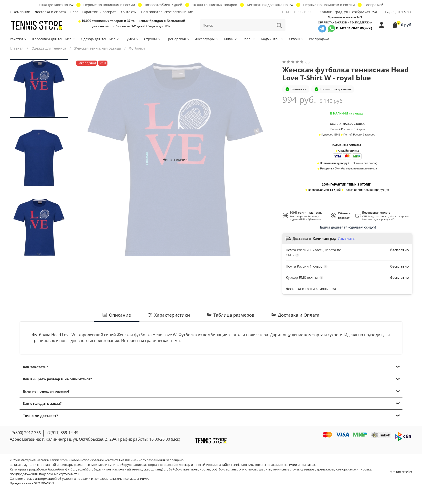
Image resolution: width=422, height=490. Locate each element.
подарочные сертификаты (59, 474)
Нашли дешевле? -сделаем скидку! (347, 227)
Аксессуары (205, 39)
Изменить (346, 238)
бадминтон (102, 469)
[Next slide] (39, 254)
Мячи (228, 39)
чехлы (252, 469)
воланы (231, 469)
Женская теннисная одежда (97, 48)
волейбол (85, 469)
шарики (265, 469)
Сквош (294, 39)
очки (242, 469)
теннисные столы (286, 469)
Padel (247, 39)
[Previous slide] (83, 159)
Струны (150, 39)
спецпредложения (24, 474)
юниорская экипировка (353, 469)
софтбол (218, 469)
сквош (148, 469)
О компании (20, 12)
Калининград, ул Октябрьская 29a (348, 12)
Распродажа (319, 39)
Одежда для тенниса (98, 39)
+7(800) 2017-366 (398, 12)
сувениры (307, 469)
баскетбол (56, 469)
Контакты (128, 12)
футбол (70, 469)
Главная (16, 48)
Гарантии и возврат (99, 12)
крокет (205, 469)
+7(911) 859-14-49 (62, 432)
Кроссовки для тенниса (52, 39)
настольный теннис (127, 469)
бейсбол (175, 469)
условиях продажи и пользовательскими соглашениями (105, 479)
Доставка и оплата (50, 12)
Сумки (130, 39)
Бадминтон (270, 39)
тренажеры (325, 469)
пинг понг (190, 469)
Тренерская (176, 39)
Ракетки (16, 39)
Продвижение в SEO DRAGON (32, 483)
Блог (74, 12)
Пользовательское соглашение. (167, 12)
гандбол (161, 469)
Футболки (137, 48)
